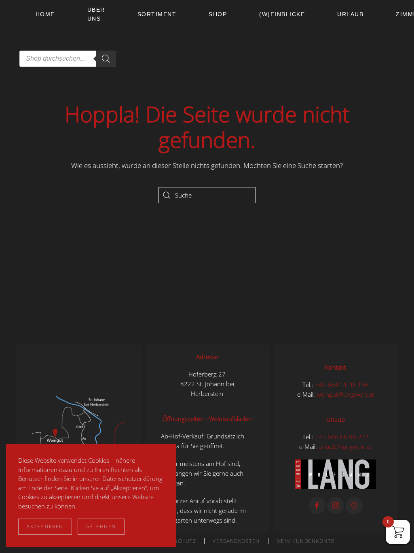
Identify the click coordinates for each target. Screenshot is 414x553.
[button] (78, 438)
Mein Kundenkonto (306, 541)
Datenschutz (176, 541)
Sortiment (157, 14)
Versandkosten (236, 541)
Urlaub (350, 14)
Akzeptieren (45, 526)
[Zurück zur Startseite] (17, 36)
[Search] (106, 59)
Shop (218, 14)
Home (45, 14)
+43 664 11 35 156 (342, 385)
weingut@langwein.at (345, 394)
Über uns (96, 14)
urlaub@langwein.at (345, 446)
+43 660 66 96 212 (342, 437)
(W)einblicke (282, 14)
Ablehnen (101, 526)
